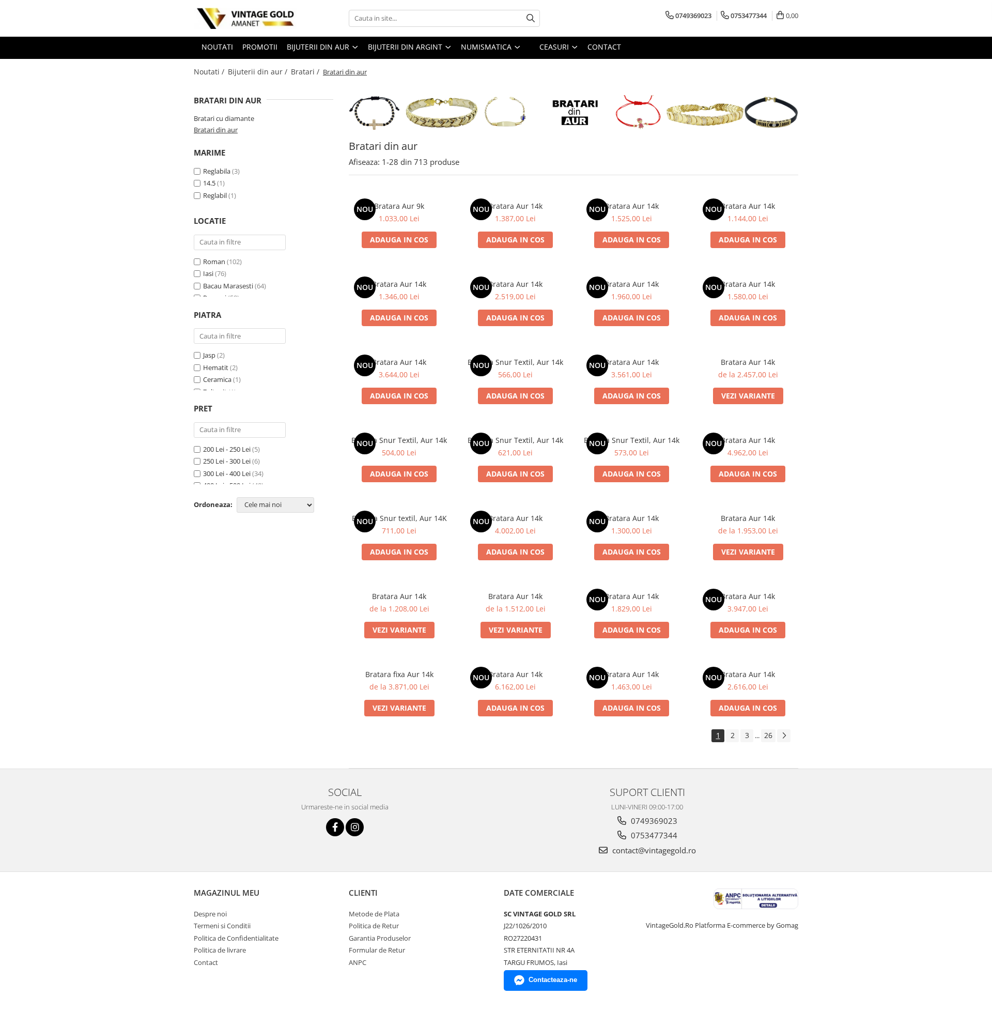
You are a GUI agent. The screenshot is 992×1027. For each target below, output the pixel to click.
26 (768, 735)
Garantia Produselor (380, 938)
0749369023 (653, 821)
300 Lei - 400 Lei (227, 473)
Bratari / (306, 71)
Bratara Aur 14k (515, 206)
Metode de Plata (374, 913)
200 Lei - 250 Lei (227, 449)
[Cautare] (530, 18)
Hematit (215, 367)
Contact (206, 962)
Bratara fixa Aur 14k (399, 674)
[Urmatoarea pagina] (784, 735)
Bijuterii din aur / (258, 71)
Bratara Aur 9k (399, 206)
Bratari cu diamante (224, 118)
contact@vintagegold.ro (653, 850)
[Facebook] (335, 827)
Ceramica (217, 379)
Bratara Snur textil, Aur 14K (399, 518)
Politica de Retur (374, 925)
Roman (215, 261)
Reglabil (215, 195)
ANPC (357, 962)
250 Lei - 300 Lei (227, 461)
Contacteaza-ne (553, 980)
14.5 (209, 183)
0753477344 (653, 835)
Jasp (209, 355)
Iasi (209, 273)
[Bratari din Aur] (573, 112)
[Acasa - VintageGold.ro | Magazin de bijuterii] (245, 18)
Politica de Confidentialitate (236, 938)
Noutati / (210, 71)
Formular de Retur (377, 950)
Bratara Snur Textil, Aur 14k (515, 362)
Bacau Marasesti (229, 285)
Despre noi (210, 913)
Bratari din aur (216, 129)
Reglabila (216, 171)
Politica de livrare (220, 950)
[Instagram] (355, 827)
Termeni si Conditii (222, 925)
